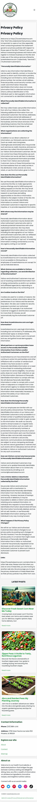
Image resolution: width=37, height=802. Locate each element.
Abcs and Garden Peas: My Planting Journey (15, 699)
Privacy (14, 798)
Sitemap (4, 754)
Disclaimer (30, 798)
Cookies (8, 798)
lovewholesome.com (13, 794)
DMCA (3, 798)
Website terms (21, 798)
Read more (6, 625)
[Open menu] (34, 10)
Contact (4, 749)
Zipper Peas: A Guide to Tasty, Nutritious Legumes (16, 654)
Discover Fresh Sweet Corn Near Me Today (18, 610)
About (3, 745)
